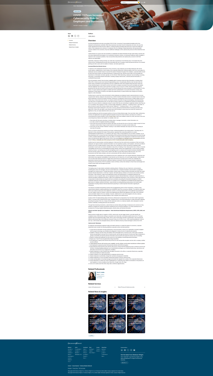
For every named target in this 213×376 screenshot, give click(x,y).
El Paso (84, 352)
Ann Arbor (70, 349)
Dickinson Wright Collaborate (86, 365)
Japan (103, 352)
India (102, 356)
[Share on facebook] (72, 36)
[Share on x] (75, 36)
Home (74, 5)
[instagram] (131, 350)
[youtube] (134, 350)
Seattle (90, 350)
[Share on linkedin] (69, 36)
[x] (128, 350)
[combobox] (130, 2)
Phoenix (84, 356)
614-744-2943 (99, 277)
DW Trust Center (82, 368)
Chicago (69, 350)
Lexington (77, 350)
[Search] (121, 2)
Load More (91, 335)
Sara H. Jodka (100, 272)
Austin (84, 349)
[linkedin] (122, 350)
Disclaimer (70, 368)
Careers (69, 365)
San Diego (91, 349)
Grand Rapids (70, 356)
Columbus (80, 25)
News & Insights (80, 5)
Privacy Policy (75, 368)
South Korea (104, 354)
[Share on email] (78, 36)
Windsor (97, 350)
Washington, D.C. (78, 354)
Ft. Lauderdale (77, 349)
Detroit (69, 354)
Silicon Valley (91, 352)
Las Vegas (85, 25)
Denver (84, 350)
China (103, 350)
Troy (69, 361)
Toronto (97, 349)
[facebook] (125, 350)
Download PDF (134, 25)
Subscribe (124, 362)
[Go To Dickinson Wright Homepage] (75, 2)
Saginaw (69, 359)
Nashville (76, 352)
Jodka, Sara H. (91, 36)
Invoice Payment (75, 365)
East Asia (103, 349)
